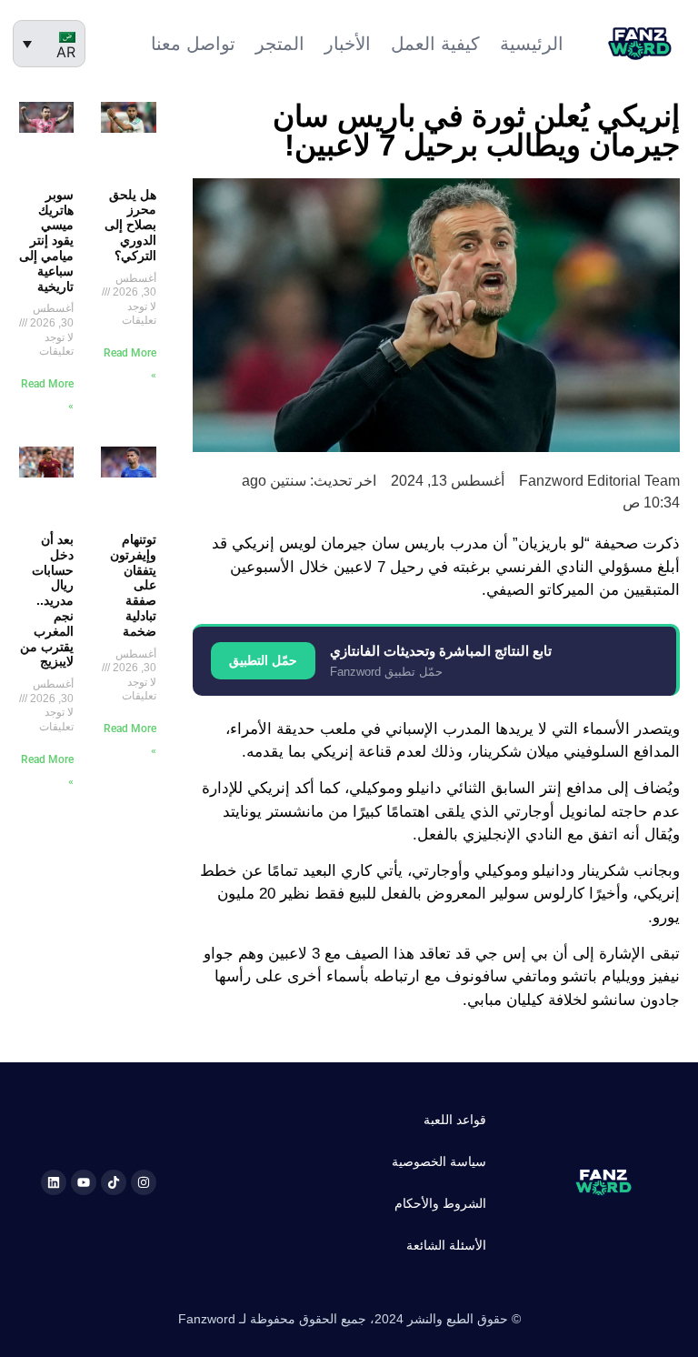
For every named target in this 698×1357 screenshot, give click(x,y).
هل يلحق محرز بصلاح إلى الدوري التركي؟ (130, 225)
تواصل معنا (193, 44)
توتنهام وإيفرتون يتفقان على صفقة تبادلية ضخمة (133, 585)
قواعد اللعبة (455, 1119)
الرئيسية (531, 44)
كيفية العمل (435, 44)
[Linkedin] (53, 1182)
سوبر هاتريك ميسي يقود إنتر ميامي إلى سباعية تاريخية (46, 240)
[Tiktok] (113, 1182)
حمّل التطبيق (263, 660)
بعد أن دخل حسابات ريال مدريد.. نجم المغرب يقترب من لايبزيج (47, 600)
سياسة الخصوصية (439, 1161)
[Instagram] (143, 1182)
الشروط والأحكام (440, 1203)
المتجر (279, 44)
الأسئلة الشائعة (446, 1245)
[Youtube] (83, 1182)
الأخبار (347, 44)
